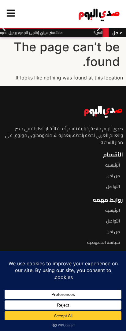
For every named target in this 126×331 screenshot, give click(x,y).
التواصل (113, 186)
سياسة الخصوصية (103, 242)
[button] (4, 28)
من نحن (113, 176)
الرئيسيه (112, 165)
